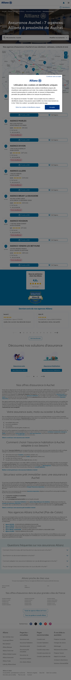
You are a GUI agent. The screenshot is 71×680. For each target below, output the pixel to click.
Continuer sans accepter (53, 76)
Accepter (52, 107)
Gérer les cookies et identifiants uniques (28, 107)
